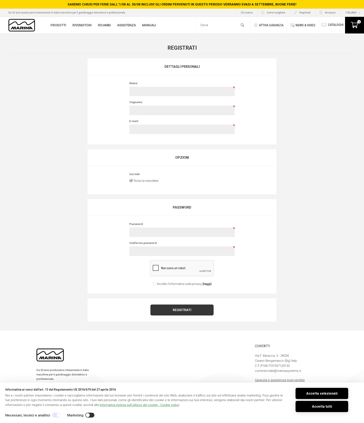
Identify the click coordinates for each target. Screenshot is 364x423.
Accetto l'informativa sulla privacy (179, 284)
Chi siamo (247, 12)
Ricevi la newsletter (146, 180)
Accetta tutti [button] (322, 406)
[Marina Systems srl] (21, 25)
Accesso (330, 12)
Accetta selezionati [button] (321, 393)
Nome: (133, 83)
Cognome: (136, 102)
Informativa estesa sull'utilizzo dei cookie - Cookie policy (139, 405)
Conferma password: (143, 243)
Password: (136, 224)
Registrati (305, 12)
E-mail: (134, 121)
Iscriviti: (134, 174)
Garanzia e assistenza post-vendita (280, 380)
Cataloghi (336, 25)
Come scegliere (276, 12)
